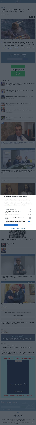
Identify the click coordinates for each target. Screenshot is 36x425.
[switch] (29, 211)
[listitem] (18, 209)
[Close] (34, 197)
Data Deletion (13, 228)
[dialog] (18, 212)
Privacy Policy (23, 228)
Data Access (18, 228)
